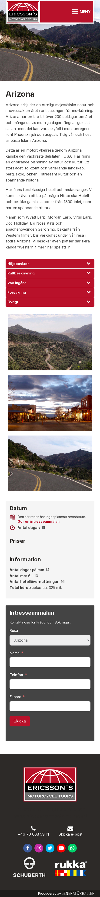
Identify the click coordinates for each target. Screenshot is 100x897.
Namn (15, 653)
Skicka (19, 721)
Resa (14, 630)
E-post (15, 696)
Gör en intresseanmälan (38, 521)
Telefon (16, 674)
